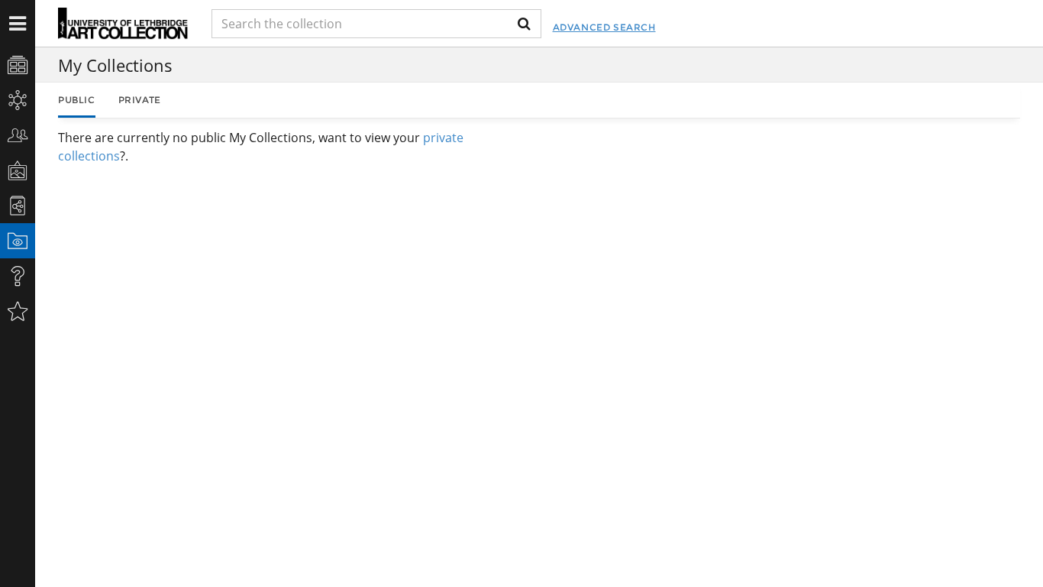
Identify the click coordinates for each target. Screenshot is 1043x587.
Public (76, 99)
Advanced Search (604, 27)
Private (139, 99)
